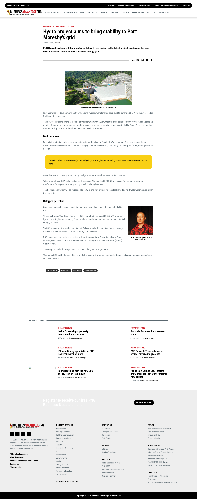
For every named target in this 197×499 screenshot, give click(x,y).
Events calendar (154, 438)
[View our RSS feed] (29, 434)
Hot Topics (92, 12)
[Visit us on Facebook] (17, 434)
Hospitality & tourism (64, 448)
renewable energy (90, 270)
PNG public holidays (156, 432)
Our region (106, 435)
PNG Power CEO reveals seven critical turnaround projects (147, 353)
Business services (63, 438)
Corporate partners (109, 476)
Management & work (110, 432)
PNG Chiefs (106, 438)
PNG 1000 (106, 466)
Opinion (104, 12)
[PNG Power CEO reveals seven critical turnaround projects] (114, 354)
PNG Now (152, 479)
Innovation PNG (154, 435)
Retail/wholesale (62, 468)
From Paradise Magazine (158, 476)
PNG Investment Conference (159, 428)
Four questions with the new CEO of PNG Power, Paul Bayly (75, 372)
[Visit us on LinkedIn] (12, 434)
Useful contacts (108, 473)
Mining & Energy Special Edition (160, 452)
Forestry (59, 445)
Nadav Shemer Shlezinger (77, 358)
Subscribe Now (144, 402)
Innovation (106, 428)
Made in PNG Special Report (159, 465)
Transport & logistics (64, 471)
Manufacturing (61, 458)
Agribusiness (61, 428)
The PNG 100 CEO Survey (158, 462)
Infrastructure (67, 27)
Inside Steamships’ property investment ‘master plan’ (73, 333)
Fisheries (59, 441)
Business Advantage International (165, 5)
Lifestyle (151, 12)
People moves (61, 474)
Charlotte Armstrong (76, 338)
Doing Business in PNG (111, 463)
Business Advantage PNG (77, 377)
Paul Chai (57, 43)
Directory (114, 12)
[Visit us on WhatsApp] (23, 434)
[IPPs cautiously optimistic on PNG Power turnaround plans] (42, 354)
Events (126, 12)
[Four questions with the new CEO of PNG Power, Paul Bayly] (42, 373)
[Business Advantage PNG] (24, 12)
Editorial (105, 449)
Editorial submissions (126, 5)
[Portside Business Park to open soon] (114, 334)
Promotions (164, 12)
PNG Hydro (77, 270)
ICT (57, 451)
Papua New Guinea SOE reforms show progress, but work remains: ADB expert (149, 373)
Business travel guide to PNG (113, 469)
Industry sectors (53, 12)
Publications (138, 12)
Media (58, 461)
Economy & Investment (74, 12)
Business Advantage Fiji (157, 459)
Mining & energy (62, 464)
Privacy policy (16, 467)
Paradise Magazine (155, 455)
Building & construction (65, 435)
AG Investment (52, 270)
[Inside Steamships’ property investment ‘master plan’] (42, 334)
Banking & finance (63, 432)
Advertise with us (143, 5)
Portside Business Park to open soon (148, 333)
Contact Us (186, 5)
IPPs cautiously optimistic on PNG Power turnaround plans (76, 353)
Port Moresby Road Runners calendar (162, 482)
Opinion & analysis (109, 452)
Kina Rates (111, 5)
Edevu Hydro (65, 270)
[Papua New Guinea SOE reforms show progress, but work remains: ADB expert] (114, 373)
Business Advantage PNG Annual (161, 449)
